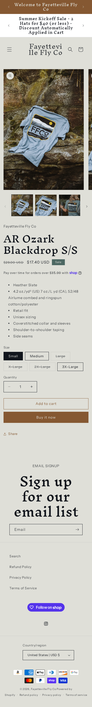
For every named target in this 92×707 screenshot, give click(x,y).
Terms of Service (23, 588)
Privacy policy (51, 695)
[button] (9, 49)
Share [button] (13, 434)
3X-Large (70, 367)
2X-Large (44, 367)
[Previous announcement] (9, 7)
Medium (37, 356)
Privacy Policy (20, 577)
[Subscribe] (77, 529)
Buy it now (46, 417)
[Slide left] (5, 206)
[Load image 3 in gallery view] (69, 205)
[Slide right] (87, 206)
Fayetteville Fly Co (43, 689)
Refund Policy (20, 567)
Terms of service (76, 695)
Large (63, 357)
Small (13, 356)
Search (15, 556)
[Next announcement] (83, 7)
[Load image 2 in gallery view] (45, 205)
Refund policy (29, 695)
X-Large (17, 367)
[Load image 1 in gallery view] (22, 205)
